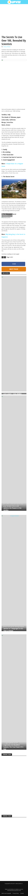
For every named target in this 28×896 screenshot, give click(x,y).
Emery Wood (7, 46)
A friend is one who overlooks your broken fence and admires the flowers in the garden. (14, 507)
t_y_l (6, 195)
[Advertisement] (14, 19)
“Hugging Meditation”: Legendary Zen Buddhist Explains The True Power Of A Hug (13, 746)
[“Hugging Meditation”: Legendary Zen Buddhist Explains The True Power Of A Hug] (14, 692)
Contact (22, 893)
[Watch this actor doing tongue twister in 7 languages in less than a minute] (14, 572)
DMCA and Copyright (6, 893)
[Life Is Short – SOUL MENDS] (14, 333)
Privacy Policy (16, 893)
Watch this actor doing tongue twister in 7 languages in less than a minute (14, 629)
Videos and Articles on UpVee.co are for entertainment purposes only (14, 890)
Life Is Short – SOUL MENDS (13, 394)
